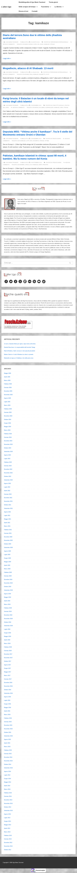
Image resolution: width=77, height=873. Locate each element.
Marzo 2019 (7, 604)
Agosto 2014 (7, 771)
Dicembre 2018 (8, 615)
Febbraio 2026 (8, 384)
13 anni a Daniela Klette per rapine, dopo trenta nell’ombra (19, 343)
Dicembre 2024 (8, 416)
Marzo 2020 (7, 568)
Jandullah (28, 164)
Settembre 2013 (8, 810)
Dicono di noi (23, 11)
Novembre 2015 (8, 728)
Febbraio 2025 (8, 409)
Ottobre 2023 (7, 448)
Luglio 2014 (7, 775)
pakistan (45, 164)
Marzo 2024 (7, 430)
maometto (42, 74)
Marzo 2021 (7, 526)
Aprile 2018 (7, 640)
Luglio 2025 (7, 401)
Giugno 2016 (7, 704)
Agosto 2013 (7, 814)
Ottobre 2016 (7, 689)
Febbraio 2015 (8, 750)
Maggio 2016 (7, 707)
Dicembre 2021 (8, 497)
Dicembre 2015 (8, 725)
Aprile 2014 (7, 785)
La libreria (58, 7)
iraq (31, 74)
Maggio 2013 (7, 824)
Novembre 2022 (8, 473)
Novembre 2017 (8, 657)
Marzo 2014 (7, 789)
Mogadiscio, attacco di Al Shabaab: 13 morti (28, 68)
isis (38, 44)
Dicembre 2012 (8, 842)
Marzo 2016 (7, 714)
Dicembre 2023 (8, 440)
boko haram (29, 44)
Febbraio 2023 (8, 462)
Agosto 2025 (7, 398)
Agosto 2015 (7, 739)
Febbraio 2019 (8, 608)
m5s (31, 140)
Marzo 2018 (7, 643)
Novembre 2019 (8, 583)
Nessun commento (9, 44)
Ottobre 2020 (7, 544)
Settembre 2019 (8, 590)
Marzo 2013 (7, 832)
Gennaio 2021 (8, 533)
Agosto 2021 (7, 512)
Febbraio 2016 (8, 718)
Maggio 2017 (7, 672)
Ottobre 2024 (7, 419)
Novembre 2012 (8, 846)
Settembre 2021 (8, 508)
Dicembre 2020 (8, 537)
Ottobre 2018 (7, 622)
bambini (22, 164)
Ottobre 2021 (7, 505)
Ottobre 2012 (7, 849)
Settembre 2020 (8, 547)
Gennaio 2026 (8, 387)
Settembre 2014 (8, 768)
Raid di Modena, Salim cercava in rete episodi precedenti (19, 351)
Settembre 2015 (8, 736)
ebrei (43, 107)
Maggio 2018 (7, 636)
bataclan (38, 107)
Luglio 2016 (7, 700)
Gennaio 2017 (8, 679)
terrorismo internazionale (59, 42)
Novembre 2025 (8, 394)
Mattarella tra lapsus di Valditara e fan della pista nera (18, 358)
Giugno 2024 (7, 423)
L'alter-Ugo (6, 7)
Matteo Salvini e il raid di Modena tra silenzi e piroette (18, 354)
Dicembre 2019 (8, 579)
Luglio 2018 (7, 629)
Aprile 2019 (7, 600)
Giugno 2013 (7, 821)
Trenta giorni (53, 2)
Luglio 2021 (7, 515)
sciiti (47, 74)
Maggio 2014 (7, 782)
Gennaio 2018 (8, 650)
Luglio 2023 (7, 458)
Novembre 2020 (8, 540)
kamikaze (46, 44)
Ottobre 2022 (7, 476)
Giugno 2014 (7, 778)
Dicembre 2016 (8, 682)
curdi (35, 44)
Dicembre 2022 (8, 469)
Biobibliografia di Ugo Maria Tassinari (32, 2)
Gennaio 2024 (8, 437)
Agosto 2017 (7, 665)
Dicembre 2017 (8, 654)
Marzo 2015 (7, 746)
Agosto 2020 (7, 551)
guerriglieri (49, 107)
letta (27, 140)
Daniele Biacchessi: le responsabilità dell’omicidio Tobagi (19, 347)
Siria (61, 107)
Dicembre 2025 (8, 391)
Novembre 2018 (8, 618)
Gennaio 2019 (8, 611)
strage (52, 44)
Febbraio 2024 (8, 433)
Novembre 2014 (8, 760)
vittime (47, 140)
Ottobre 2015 (7, 732)
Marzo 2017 (7, 675)
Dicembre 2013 (8, 800)
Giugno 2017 (7, 668)
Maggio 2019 (7, 597)
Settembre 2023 (8, 451)
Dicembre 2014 (8, 757)
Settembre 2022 (8, 480)
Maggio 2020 (7, 561)
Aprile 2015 (7, 743)
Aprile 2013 (7, 828)
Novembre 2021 (8, 501)
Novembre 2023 (8, 444)
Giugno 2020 (7, 558)
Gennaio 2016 (8, 721)
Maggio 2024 (7, 426)
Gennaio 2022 (8, 494)
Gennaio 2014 (8, 796)
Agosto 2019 (7, 593)
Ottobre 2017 (7, 661)
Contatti (34, 11)
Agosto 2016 (7, 696)
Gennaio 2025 (8, 412)
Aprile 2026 (7, 377)
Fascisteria (45, 7)
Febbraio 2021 (8, 529)
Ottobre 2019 (7, 586)
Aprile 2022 (7, 490)
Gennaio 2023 (8, 465)
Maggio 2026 (7, 373)
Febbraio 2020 (8, 572)
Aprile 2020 (7, 565)
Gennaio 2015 (8, 753)
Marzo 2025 (7, 405)
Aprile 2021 (7, 522)
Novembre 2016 (8, 686)
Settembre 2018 (8, 625)
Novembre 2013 (8, 803)
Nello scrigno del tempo (27, 7)
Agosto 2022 (7, 483)
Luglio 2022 (7, 487)
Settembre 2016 (8, 693)
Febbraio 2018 (8, 647)
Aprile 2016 (7, 711)
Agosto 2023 (7, 455)
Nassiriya (36, 140)
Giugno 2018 (7, 633)
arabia (27, 74)
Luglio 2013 (7, 817)
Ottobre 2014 (7, 764)
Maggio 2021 (7, 519)
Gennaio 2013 (8, 839)
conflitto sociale (58, 105)
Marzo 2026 (7, 380)
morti (40, 164)
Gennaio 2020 (8, 576)
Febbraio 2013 (8, 835)
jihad (41, 44)
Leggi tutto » (7, 58)
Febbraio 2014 (8, 793)
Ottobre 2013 (7, 807)
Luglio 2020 (7, 554)
